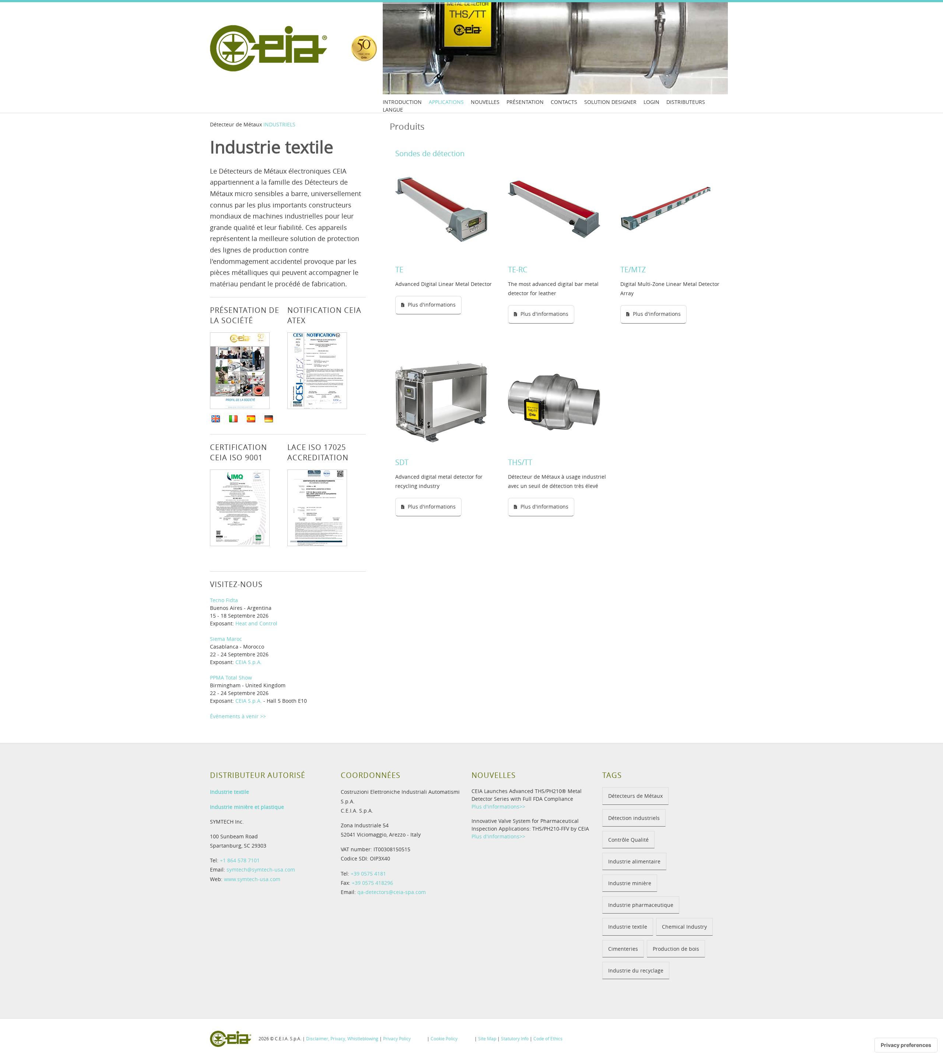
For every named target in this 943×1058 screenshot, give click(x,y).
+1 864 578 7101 (240, 860)
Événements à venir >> (238, 716)
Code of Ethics (547, 1038)
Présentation (525, 101)
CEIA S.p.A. (248, 662)
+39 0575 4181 (368, 873)
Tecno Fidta (224, 600)
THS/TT (520, 462)
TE (399, 270)
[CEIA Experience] (364, 48)
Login (651, 101)
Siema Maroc (226, 638)
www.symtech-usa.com (252, 879)
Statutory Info (515, 1038)
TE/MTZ (633, 270)
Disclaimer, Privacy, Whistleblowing (342, 1038)
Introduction (402, 101)
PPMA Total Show (231, 677)
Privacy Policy (397, 1038)
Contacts (564, 101)
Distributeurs (685, 101)
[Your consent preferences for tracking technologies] (906, 1045)
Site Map (487, 1038)
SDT (402, 462)
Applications (446, 101)
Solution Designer (610, 101)
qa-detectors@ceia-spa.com (391, 891)
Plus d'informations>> (498, 806)
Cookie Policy (444, 1038)
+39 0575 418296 (372, 882)
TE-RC (517, 270)
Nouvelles (485, 101)
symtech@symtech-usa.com (261, 869)
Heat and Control (256, 623)
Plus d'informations (432, 304)
